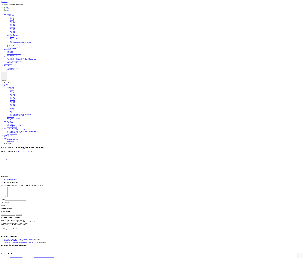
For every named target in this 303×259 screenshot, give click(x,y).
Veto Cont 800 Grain (12, 55)
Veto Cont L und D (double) (14, 54)
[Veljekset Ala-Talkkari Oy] (4, 2)
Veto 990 (12, 34)
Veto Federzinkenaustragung (17, 44)
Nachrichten (7, 65)
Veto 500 (12, 31)
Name (3, 199)
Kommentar (4, 197)
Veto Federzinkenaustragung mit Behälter (20, 42)
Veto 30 (12, 17)
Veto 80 (12, 21)
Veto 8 (11, 41)
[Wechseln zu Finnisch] (6, 7)
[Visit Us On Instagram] (153, 251)
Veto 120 (12, 24)
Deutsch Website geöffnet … (11, 240)
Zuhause (6, 12)
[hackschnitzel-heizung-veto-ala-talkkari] (30, 158)
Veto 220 (12, 27)
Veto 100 (12, 22)
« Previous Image (5, 159)
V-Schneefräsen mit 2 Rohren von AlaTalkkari (18, 58)
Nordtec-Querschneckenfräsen (14, 61)
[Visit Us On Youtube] (150, 251)
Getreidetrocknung (11, 48)
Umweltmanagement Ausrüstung (12, 56)
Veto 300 (12, 28)
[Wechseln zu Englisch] (6, 8)
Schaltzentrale (10, 45)
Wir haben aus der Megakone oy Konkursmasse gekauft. (18, 239)
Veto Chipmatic (14, 38)
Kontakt (6, 66)
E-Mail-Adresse (5, 202)
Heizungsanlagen (8, 14)
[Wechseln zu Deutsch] (6, 10)
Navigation (4, 80)
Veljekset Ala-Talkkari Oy (16, 257)
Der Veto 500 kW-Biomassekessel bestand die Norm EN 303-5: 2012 (21, 242)
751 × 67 (19, 151)
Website (3, 205)
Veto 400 (12, 30)
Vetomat (12, 37)
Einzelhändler (10, 69)
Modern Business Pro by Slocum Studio (44, 257)
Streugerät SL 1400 (12, 62)
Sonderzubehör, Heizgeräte (13, 47)
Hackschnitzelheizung (12, 35)
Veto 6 (11, 39)
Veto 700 (12, 32)
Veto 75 (12, 20)
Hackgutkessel (10, 15)
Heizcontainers (7, 49)
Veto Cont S (10, 51)
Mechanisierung (8, 64)
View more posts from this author (9, 179)
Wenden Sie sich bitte (12, 68)
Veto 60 (12, 18)
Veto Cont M (10, 52)
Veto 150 (12, 25)
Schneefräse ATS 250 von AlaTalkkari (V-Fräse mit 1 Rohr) (22, 59)
